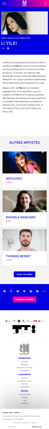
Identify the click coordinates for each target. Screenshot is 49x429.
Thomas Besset (18, 256)
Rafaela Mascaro (21, 217)
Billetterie (24, 365)
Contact (24, 378)
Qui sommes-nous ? (24, 381)
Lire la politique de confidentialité (12, 419)
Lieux (25, 400)
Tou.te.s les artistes (24, 274)
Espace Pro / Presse (24, 367)
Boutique (24, 403)
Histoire (24, 384)
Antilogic (14, 178)
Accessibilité (25, 370)
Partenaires (24, 387)
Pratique (24, 362)
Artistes (24, 397)
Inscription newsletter (25, 299)
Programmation (24, 394)
